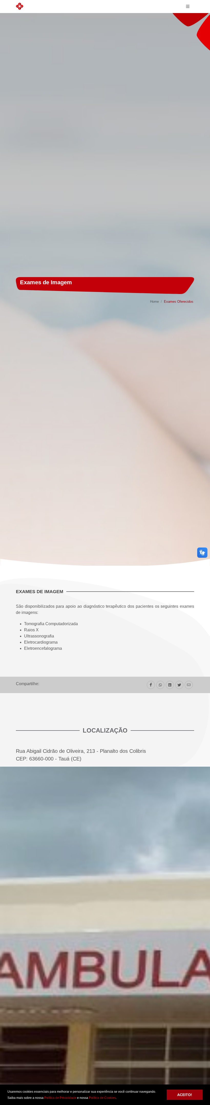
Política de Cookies (102, 1098)
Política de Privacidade (60, 1098)
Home (154, 301)
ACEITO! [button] (184, 1095)
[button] (118, 1098)
